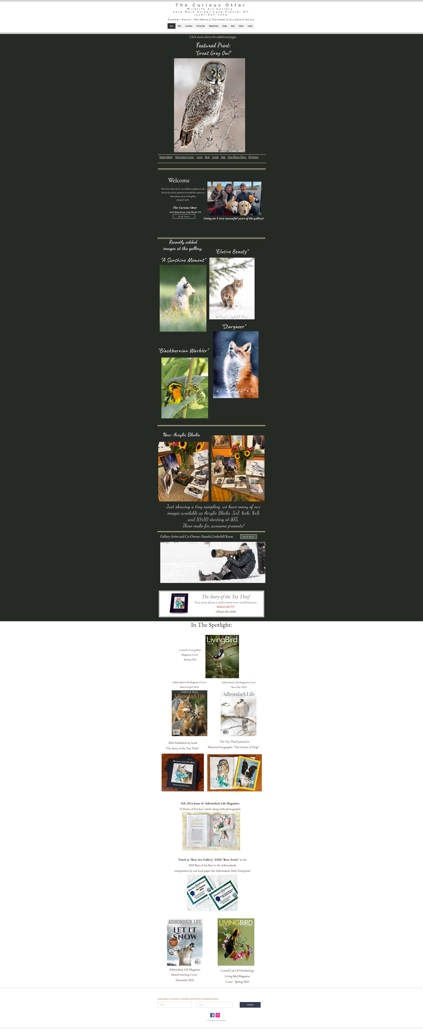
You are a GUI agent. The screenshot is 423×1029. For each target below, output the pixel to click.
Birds (207, 157)
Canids (215, 157)
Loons (200, 157)
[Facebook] (212, 1015)
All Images (253, 157)
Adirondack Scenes (184, 157)
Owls (223, 157)
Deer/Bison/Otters (237, 157)
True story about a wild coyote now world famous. (225, 602)
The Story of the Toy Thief (226, 596)
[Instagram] (218, 1015)
